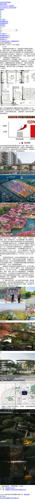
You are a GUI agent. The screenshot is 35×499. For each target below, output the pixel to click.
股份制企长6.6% (10, 488)
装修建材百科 (4, 23)
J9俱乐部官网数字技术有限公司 (9, 498)
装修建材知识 (4, 21)
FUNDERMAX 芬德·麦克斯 (8, 7)
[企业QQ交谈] (0, 11)
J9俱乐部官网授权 (5, 2)
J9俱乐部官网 (5, 41)
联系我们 (2, 25)
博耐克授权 (3, 4)
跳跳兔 (2, 9)
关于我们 (2, 19)
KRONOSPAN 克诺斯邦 (7, 6)
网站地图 (26, 494)
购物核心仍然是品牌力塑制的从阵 (15, 489)
